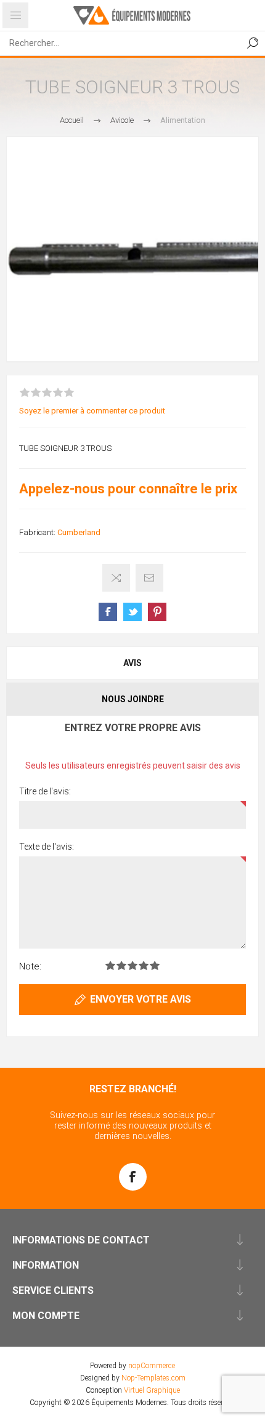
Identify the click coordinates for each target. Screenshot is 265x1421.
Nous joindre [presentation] (133, 699)
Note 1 (110, 965)
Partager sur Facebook (108, 612)
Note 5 (154, 965)
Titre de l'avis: (45, 791)
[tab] (132, 662)
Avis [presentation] (132, 663)
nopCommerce (151, 1365)
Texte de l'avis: (46, 846)
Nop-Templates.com (153, 1378)
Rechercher (252, 43)
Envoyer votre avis (140, 999)
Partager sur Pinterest (157, 612)
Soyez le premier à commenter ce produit (92, 410)
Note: (30, 966)
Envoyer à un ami (149, 578)
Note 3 (132, 965)
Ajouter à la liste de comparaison (116, 578)
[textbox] (120, 43)
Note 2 (121, 965)
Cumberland (78, 532)
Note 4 (143, 965)
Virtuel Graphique (152, 1390)
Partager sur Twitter (132, 612)
